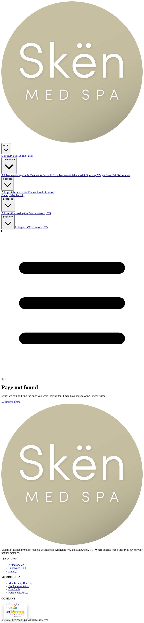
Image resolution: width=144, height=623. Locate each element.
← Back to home (10, 401)
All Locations (9, 213)
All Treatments (9, 175)
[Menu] (72, 301)
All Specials (8, 192)
